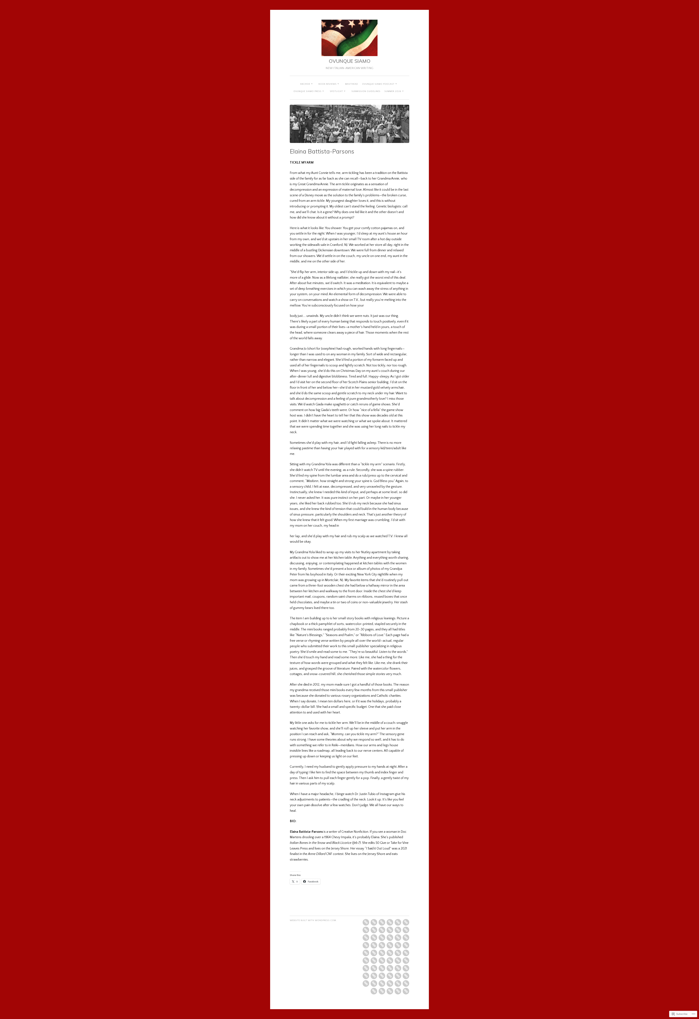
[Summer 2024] (382, 976)
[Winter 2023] (366, 968)
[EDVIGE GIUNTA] (390, 945)
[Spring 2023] (390, 968)
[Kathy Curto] (398, 945)
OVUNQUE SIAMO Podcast (378, 84)
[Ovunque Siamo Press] (374, 937)
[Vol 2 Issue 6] (382, 937)
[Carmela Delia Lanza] (374, 991)
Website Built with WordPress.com (313, 920)
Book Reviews (328, 84)
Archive (305, 84)
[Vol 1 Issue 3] (398, 922)
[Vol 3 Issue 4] (374, 945)
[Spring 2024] (374, 976)
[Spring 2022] (390, 960)
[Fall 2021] (374, 960)
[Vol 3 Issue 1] (390, 937)
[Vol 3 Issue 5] (382, 945)
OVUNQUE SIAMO (349, 61)
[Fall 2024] (390, 976)
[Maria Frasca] (374, 968)
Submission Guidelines (366, 91)
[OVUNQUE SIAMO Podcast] (406, 937)
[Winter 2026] (390, 991)
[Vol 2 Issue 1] (382, 930)
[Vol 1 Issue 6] (374, 930)
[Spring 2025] (406, 976)
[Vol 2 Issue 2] (390, 930)
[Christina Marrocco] (398, 953)
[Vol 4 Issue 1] (374, 953)
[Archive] (382, 922)
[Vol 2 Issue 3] (398, 930)
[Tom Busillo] (366, 983)
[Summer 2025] (390, 983)
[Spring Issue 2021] (406, 953)
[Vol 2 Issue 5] (366, 937)
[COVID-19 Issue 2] (366, 953)
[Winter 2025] (398, 976)
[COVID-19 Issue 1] (406, 945)
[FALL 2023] (406, 968)
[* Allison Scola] (382, 953)
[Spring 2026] (398, 991)
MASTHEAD (351, 84)
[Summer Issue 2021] (366, 960)
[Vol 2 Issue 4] (406, 930)
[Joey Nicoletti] (382, 991)
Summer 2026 (392, 91)
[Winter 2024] (366, 976)
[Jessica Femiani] (382, 983)
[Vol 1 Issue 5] (366, 930)
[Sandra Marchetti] (398, 983)
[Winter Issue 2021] (390, 953)
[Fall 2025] (406, 983)
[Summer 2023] (398, 968)
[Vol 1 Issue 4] (406, 922)
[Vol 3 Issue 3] (366, 945)
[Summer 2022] (398, 960)
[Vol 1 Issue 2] (390, 922)
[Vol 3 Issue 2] (398, 937)
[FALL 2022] (406, 960)
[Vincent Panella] (374, 983)
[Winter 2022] (382, 960)
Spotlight (336, 91)
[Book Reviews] (374, 922)
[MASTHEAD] (366, 922)
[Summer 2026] (406, 991)
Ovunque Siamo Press (307, 91)
